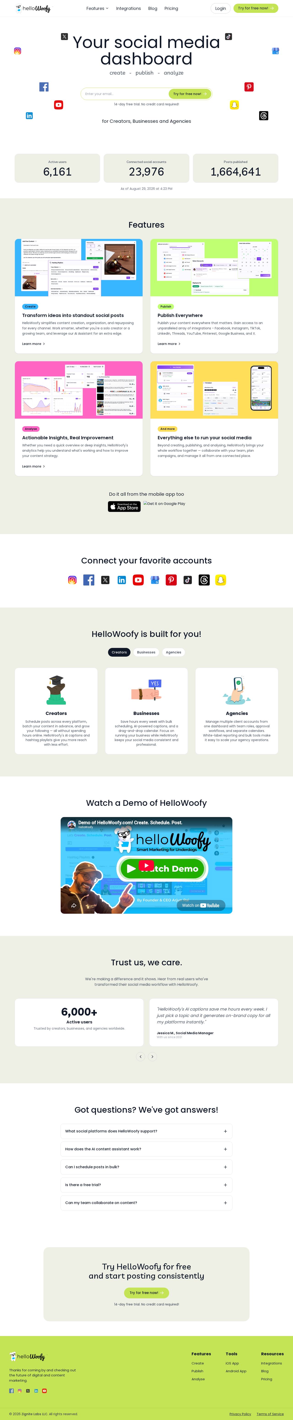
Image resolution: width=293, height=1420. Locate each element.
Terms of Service (270, 1414)
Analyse (198, 1379)
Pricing (171, 8)
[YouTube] (44, 1391)
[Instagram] (19, 1391)
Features (95, 8)
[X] (28, 1391)
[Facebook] (11, 1391)
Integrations (128, 8)
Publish (197, 1371)
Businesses (146, 652)
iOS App (232, 1363)
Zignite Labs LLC (34, 1414)
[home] (34, 8)
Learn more (31, 344)
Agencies (173, 652)
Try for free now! (253, 8)
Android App (236, 1371)
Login (220, 8)
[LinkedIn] (36, 1391)
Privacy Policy (240, 1414)
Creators (119, 652)
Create (198, 1363)
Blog (152, 8)
